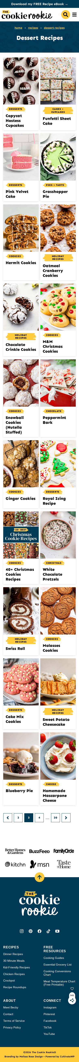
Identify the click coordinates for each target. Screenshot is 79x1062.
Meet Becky (10, 1007)
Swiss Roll (15, 648)
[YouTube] (57, 931)
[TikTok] (48, 931)
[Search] (65, 14)
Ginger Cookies (20, 498)
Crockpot (9, 980)
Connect (52, 1000)
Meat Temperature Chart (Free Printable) (59, 983)
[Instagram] (21, 931)
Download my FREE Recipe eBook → (39, 4)
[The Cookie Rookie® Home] (27, 15)
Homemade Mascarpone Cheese (55, 795)
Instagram (50, 1007)
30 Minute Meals (14, 960)
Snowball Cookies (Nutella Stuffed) (15, 425)
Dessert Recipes (54, 28)
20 (55, 817)
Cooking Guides (54, 957)
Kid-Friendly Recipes (16, 967)
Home (18, 28)
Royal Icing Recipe (54, 501)
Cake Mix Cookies (15, 719)
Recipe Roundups (14, 987)
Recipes (33, 28)
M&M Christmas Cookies (53, 346)
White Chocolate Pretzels (52, 574)
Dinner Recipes (13, 954)
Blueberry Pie (19, 790)
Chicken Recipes (14, 974)
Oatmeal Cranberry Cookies (53, 270)
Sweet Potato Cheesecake (56, 722)
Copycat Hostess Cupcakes (15, 120)
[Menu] (74, 14)
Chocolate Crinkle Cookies (21, 347)
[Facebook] (39, 931)
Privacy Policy (12, 1027)
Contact (8, 1014)
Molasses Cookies (51, 648)
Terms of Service (14, 1020)
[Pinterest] (30, 931)
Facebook (50, 1020)
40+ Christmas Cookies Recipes (20, 574)
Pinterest (49, 1014)
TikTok (48, 1027)
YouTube (49, 1034)
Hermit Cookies (21, 262)
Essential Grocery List (58, 964)
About (9, 1000)
